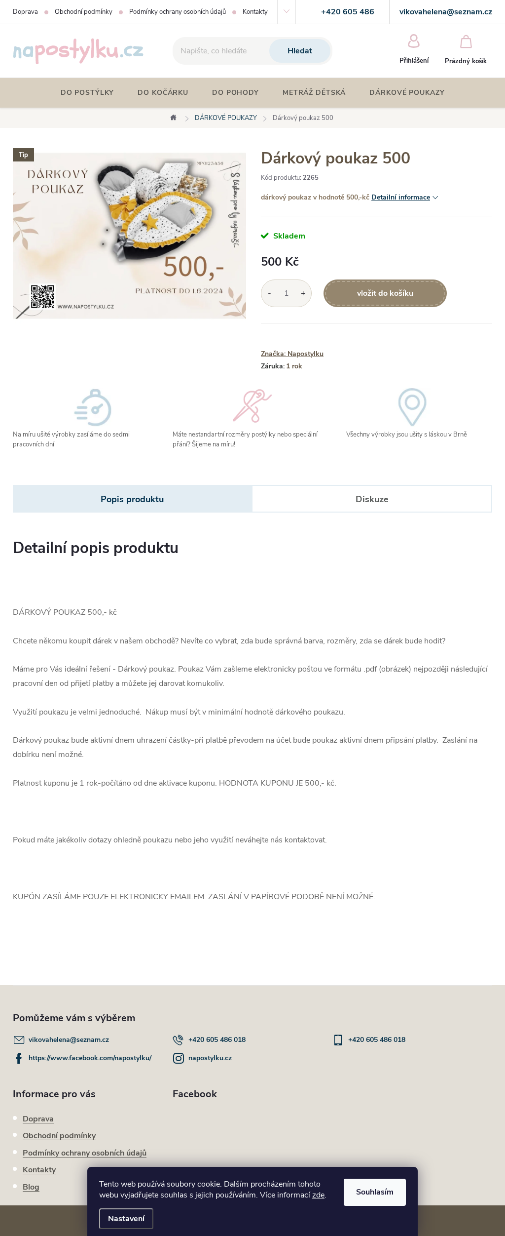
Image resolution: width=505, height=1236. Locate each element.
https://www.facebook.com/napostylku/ (90, 1058)
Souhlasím (375, 1192)
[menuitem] (87, 93)
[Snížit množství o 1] (269, 293)
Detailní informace (400, 197)
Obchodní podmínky (83, 11)
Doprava (25, 11)
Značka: (292, 354)
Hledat (300, 50)
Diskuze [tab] (372, 499)
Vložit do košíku (385, 293)
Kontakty (255, 11)
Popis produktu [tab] (132, 499)
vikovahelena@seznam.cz (69, 1039)
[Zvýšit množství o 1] (303, 293)
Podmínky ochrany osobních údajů (177, 11)
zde (318, 1195)
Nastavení (126, 1218)
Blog (31, 1187)
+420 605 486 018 (217, 1039)
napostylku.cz (210, 1058)
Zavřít (315, 337)
